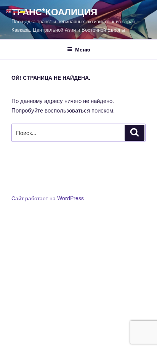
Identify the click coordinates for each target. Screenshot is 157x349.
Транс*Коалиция (54, 11)
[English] (9, 10)
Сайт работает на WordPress (47, 198)
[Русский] (16, 10)
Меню (82, 49)
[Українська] (22, 10)
